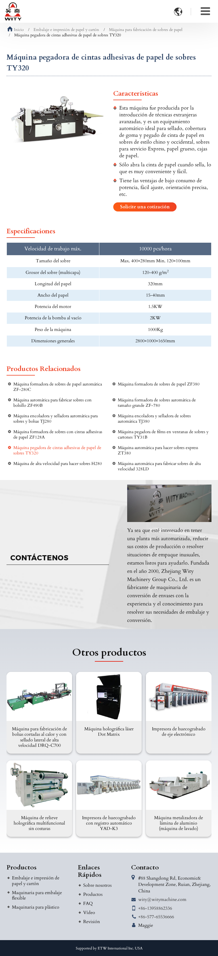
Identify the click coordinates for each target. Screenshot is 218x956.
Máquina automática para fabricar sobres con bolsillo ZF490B (52, 402)
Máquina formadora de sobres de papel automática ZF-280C (57, 387)
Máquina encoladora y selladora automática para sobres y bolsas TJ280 (55, 418)
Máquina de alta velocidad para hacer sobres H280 (57, 464)
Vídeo (89, 912)
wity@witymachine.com (162, 899)
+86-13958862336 (155, 908)
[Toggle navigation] (205, 11)
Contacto (145, 867)
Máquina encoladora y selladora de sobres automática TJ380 (154, 418)
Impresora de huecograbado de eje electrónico (179, 731)
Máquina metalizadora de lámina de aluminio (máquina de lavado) (178, 823)
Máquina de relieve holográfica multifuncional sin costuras (39, 823)
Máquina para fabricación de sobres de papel (146, 29)
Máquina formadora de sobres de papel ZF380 (159, 384)
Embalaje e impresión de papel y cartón (66, 29)
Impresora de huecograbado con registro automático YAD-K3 (109, 823)
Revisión (91, 922)
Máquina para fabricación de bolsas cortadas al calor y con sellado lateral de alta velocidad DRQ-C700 (39, 737)
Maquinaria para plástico (35, 907)
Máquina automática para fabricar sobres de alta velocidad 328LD (159, 466)
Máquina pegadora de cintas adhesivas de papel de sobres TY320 (57, 450)
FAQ (88, 903)
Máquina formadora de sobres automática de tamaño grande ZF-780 (157, 402)
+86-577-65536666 (156, 917)
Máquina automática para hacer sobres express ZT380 (158, 450)
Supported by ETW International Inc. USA (109, 948)
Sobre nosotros (97, 885)
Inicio (19, 29)
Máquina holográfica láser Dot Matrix (109, 731)
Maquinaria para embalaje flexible (37, 895)
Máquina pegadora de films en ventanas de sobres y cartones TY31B (163, 434)
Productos (22, 867)
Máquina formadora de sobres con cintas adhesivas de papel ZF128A (57, 434)
